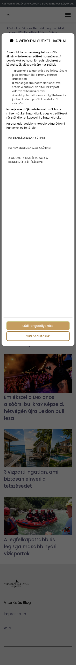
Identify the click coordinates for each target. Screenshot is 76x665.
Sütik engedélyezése (38, 326)
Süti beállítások (38, 336)
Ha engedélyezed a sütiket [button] (26, 138)
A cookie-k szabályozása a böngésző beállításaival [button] (28, 160)
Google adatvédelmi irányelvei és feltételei (35, 126)
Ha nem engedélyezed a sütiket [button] (30, 148)
